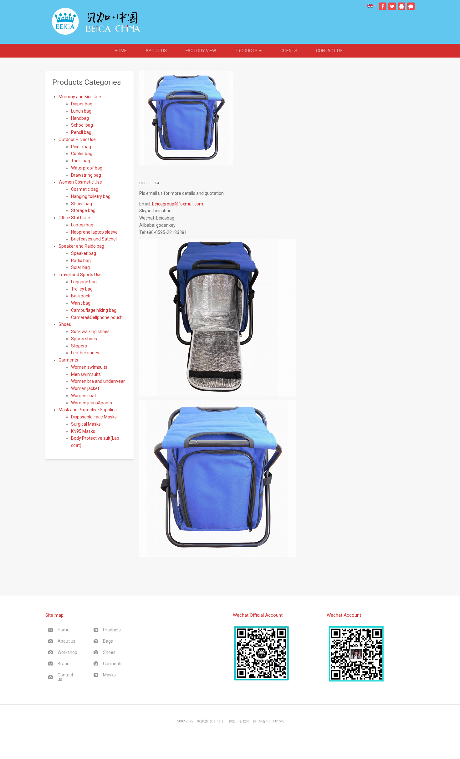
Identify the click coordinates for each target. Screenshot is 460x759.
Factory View (201, 50)
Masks (109, 674)
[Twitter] (392, 6)
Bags (108, 641)
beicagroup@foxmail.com (177, 203)
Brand (63, 663)
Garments (113, 663)
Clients (288, 50)
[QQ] (401, 6)
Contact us (329, 50)
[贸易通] (411, 6)
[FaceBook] (382, 6)
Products (246, 50)
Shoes (109, 652)
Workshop (67, 652)
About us (156, 50)
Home (121, 50)
